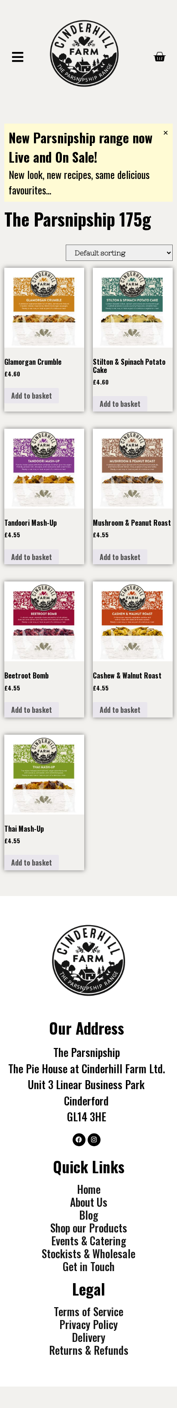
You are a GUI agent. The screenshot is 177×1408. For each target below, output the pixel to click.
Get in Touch (89, 1266)
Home (89, 1189)
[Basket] (159, 57)
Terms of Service (88, 1311)
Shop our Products (88, 1227)
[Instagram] (94, 1139)
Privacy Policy (88, 1324)
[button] (17, 57)
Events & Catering (88, 1240)
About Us (88, 1202)
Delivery (88, 1337)
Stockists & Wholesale (88, 1253)
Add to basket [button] (31, 396)
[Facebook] (79, 1139)
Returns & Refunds (88, 1350)
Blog (88, 1214)
